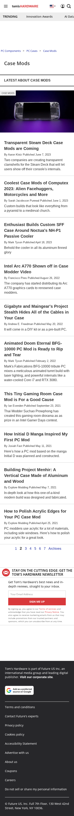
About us (11, 762)
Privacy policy (14, 725)
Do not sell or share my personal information (36, 789)
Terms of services (48, 608)
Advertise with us (17, 753)
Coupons (11, 771)
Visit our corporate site (36, 677)
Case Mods (50, 51)
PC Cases (32, 51)
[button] (69, 6)
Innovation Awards (39, 16)
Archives (55, 548)
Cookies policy (14, 734)
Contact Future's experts (21, 716)
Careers (10, 780)
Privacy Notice (52, 611)
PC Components (11, 51)
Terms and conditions (20, 707)
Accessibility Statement (21, 743)
